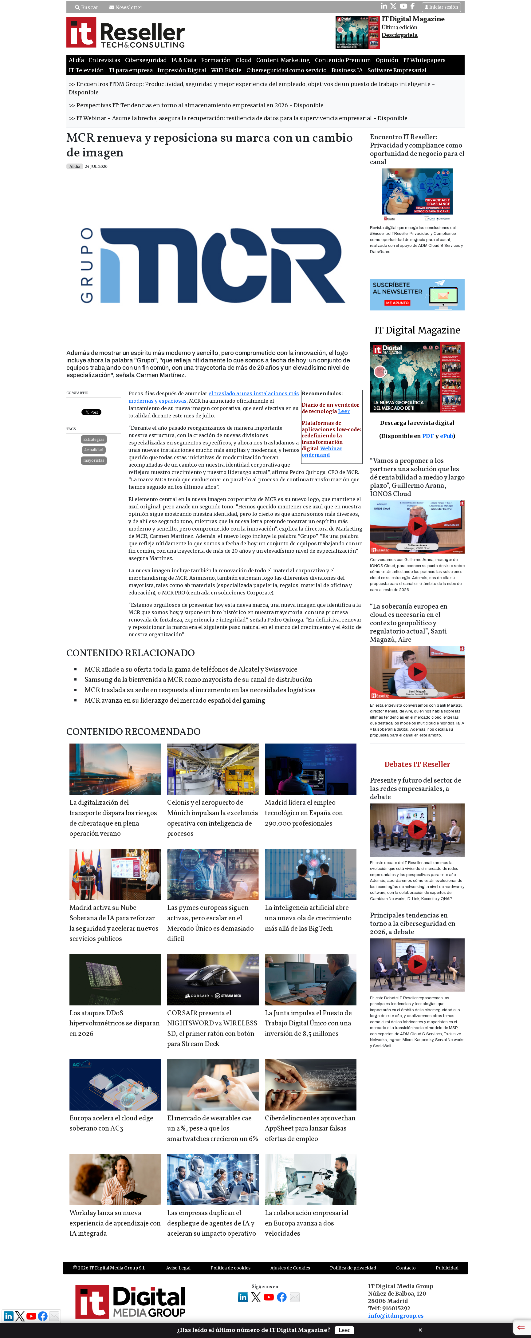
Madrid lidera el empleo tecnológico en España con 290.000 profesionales (304, 813)
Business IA (347, 70)
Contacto (406, 1268)
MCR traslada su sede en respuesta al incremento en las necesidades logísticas (200, 690)
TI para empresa (131, 70)
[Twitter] (393, 6)
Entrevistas (104, 60)
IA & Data (183, 60)
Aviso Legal (178, 1268)
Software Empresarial (397, 70)
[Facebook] (413, 6)
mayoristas (93, 460)
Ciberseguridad (146, 60)
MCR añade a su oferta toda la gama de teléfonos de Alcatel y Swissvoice (191, 670)
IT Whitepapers (424, 60)
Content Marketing (283, 60)
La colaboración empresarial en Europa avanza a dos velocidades (306, 1224)
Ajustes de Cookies (290, 1268)
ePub (446, 436)
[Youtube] (403, 6)
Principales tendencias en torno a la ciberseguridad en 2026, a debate (412, 924)
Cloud (243, 60)
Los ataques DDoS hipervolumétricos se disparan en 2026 (114, 1024)
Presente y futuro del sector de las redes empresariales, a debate (415, 789)
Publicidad (447, 1268)
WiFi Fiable (226, 70)
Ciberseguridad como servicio (286, 70)
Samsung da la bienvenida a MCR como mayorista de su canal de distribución (198, 680)
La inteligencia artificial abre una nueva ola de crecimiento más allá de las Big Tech (308, 918)
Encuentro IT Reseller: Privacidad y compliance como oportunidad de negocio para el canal (417, 150)
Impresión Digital (182, 70)
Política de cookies (230, 1268)
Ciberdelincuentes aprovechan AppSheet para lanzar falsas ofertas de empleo (310, 1129)
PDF (428, 436)
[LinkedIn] (384, 6)
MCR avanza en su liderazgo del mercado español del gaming (175, 701)
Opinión (387, 60)
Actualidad (93, 450)
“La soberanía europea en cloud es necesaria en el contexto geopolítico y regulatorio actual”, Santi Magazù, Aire (408, 623)
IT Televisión (86, 70)
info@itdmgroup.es (395, 1315)
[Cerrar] (420, 1329)
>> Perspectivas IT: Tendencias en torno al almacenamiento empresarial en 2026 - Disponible (196, 105)
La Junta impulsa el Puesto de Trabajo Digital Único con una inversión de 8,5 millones (308, 1024)
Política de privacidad (353, 1268)
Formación (216, 60)
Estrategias (93, 439)
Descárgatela (400, 35)
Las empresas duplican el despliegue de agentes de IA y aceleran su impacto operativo (211, 1224)
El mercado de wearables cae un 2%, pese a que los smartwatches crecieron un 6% (212, 1129)
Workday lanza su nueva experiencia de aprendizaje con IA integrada (115, 1224)
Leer (344, 411)
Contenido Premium (343, 60)
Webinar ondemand (322, 451)
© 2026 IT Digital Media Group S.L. (109, 1268)
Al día (76, 60)
